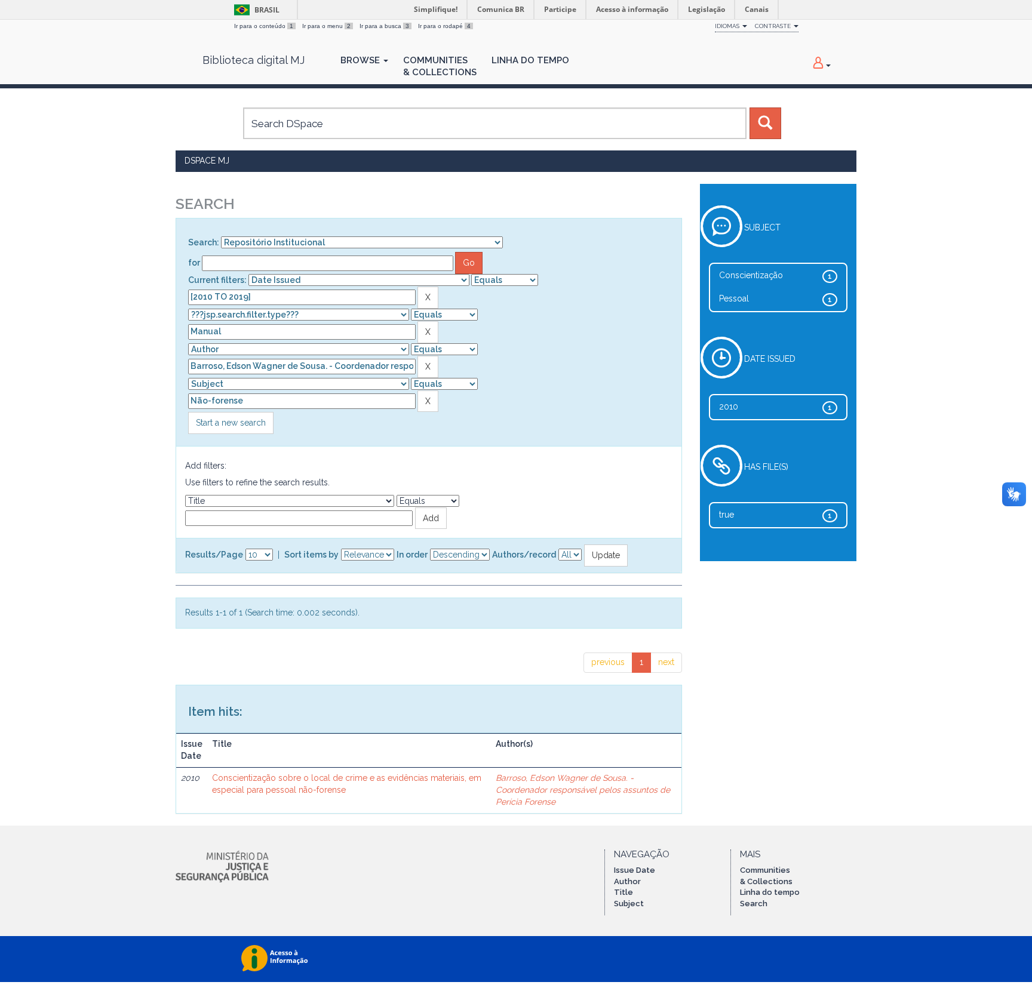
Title (623, 892)
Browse (361, 60)
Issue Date (634, 870)
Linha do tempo (770, 892)
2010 (728, 406)
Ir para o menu (326, 26)
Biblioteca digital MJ (253, 60)
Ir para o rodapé (444, 26)
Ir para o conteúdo (263, 26)
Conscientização (751, 275)
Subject (629, 903)
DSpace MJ (207, 160)
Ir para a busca (384, 26)
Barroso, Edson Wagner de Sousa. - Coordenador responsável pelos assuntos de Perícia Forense (583, 790)
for (194, 262)
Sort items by (311, 554)
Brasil (254, 10)
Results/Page (214, 554)
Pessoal (734, 298)
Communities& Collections (440, 66)
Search (753, 903)
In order (412, 554)
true (726, 514)
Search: (203, 242)
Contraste (774, 26)
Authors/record (524, 554)
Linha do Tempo (530, 60)
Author (627, 881)
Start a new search (231, 422)
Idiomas (728, 26)
